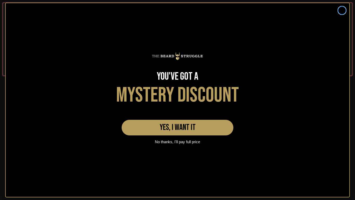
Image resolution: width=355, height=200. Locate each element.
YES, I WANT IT (178, 127)
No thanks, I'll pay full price (177, 142)
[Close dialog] (342, 10)
